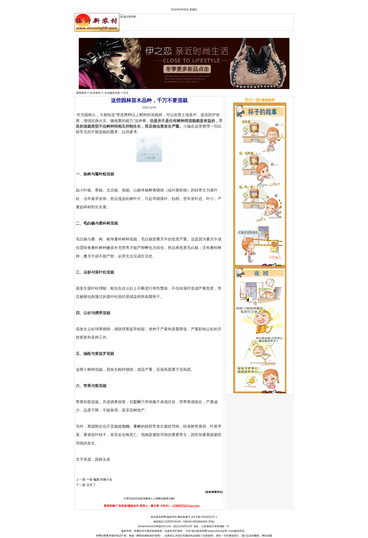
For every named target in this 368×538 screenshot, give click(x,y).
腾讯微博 (163, 498)
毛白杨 (89, 223)
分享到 (127, 498)
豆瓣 (170, 498)
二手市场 (154, 34)
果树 (137, 426)
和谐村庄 (216, 34)
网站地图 (267, 535)
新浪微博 (145, 498)
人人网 (154, 498)
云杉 (87, 272)
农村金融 (170, 34)
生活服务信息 (112, 92)
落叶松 (100, 173)
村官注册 (123, 34)
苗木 (114, 131)
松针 (122, 369)
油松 (87, 353)
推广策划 (262, 34)
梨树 (137, 401)
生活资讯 (95, 92)
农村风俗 (231, 34)
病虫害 (116, 120)
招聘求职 (108, 34)
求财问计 (201, 34)
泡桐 (125, 426)
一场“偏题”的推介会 (99, 479)
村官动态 (185, 34)
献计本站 (247, 34)
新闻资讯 (139, 34)
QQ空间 (135, 498)
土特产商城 (279, 34)
